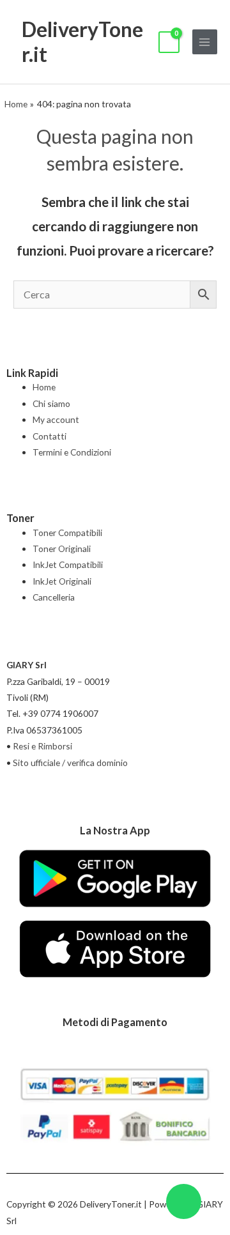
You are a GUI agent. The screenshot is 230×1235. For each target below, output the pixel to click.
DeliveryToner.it (82, 41)
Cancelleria (54, 597)
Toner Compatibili (67, 532)
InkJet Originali (62, 581)
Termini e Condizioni (72, 452)
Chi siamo (51, 403)
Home (44, 386)
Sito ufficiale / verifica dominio (70, 762)
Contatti (49, 436)
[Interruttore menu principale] (204, 41)
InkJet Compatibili (68, 564)
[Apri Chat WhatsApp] (183, 1201)
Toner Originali (62, 548)
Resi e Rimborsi (42, 745)
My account (56, 419)
